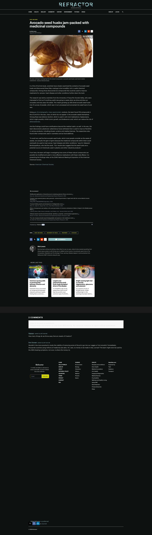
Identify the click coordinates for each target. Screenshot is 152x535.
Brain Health (95, 367)
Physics (77, 375)
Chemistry (78, 369)
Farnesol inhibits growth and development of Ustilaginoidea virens (46, 204)
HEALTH (36, 12)
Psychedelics (95, 378)
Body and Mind (34, 19)
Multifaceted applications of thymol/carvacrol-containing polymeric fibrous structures (51, 194)
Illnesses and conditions (98, 364)
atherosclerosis (35, 122)
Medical (77, 373)
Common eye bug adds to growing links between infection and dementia (37, 283)
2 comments (61, 239)
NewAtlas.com (112, 362)
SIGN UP (111, 12)
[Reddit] (88, 31)
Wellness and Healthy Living (99, 380)
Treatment (64, 232)
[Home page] (76, 4)
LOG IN (117, 12)
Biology (77, 367)
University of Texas (52, 232)
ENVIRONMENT (68, 12)
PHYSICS (76, 12)
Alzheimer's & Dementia (35, 267)
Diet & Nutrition (96, 384)
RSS (60, 382)
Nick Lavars (41, 246)
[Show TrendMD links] (92, 224)
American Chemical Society (44, 164)
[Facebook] (79, 31)
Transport (111, 371)
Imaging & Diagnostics (98, 373)
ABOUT (60, 369)
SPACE (83, 12)
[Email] (92, 31)
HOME (30, 12)
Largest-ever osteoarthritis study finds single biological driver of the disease (60, 283)
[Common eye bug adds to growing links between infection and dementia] (38, 271)
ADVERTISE (62, 373)
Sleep (93, 389)
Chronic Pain (56, 267)
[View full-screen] (91, 37)
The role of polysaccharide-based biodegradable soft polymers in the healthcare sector (51, 218)
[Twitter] (82, 31)
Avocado (74, 232)
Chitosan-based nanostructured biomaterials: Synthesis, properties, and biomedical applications (54, 213)
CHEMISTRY (51, 12)
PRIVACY (61, 378)
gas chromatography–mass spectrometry (48, 112)
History (77, 371)
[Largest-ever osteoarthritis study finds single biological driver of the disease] (61, 271)
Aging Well (79, 267)
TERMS (60, 375)
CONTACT (61, 380)
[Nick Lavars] (33, 249)
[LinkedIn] (85, 31)
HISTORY (59, 12)
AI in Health (95, 371)
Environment (78, 364)
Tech (109, 367)
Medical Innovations (97, 369)
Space (77, 378)
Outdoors (111, 369)
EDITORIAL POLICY (64, 371)
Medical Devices (96, 375)
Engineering (111, 364)
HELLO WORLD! (63, 364)
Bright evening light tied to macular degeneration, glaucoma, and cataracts (84, 283)
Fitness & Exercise (96, 387)
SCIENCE (77, 362)
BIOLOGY (43, 12)
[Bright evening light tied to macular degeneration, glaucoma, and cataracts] (85, 271)
